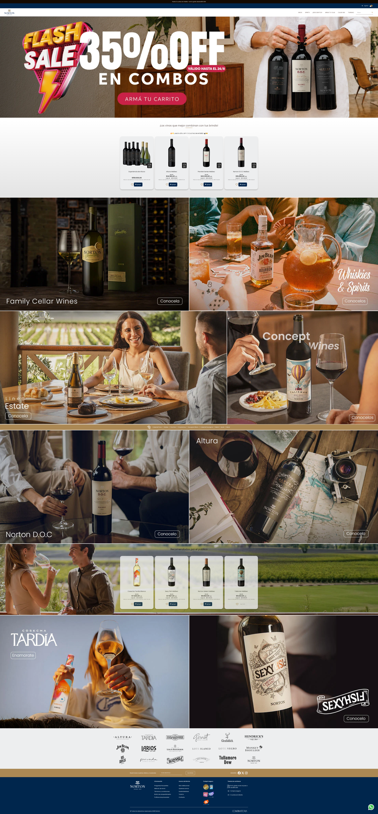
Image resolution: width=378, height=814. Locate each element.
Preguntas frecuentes (161, 786)
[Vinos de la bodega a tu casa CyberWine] (205, 794)
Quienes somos (184, 788)
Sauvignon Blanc (193, 427)
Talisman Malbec (241, 591)
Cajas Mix (341, 12)
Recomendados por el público (189, 549)
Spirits (307, 12)
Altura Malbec (171, 171)
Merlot (217, 427)
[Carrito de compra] (370, 6)
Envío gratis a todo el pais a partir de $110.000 (237, 787)
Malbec (166, 427)
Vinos (300, 12)
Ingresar (366, 5)
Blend (228, 427)
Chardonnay (182, 427)
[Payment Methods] (206, 787)
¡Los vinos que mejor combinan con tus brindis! (189, 125)
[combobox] (364, 12)
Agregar (173, 184)
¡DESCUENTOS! (317, 12)
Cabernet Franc (157, 427)
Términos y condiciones (162, 791)
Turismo (351, 12)
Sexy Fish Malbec (171, 591)
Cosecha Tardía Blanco (137, 591)
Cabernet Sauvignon (207, 427)
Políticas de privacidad (161, 797)
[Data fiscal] (211, 787)
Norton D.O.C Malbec (241, 171)
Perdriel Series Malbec (206, 171)
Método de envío (159, 788)
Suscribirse (190, 773)
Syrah (222, 427)
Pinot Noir (173, 427)
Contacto (182, 797)
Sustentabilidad (184, 791)
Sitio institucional (184, 786)
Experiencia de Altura (137, 171)
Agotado (242, 604)
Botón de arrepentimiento (162, 794)
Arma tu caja (330, 12)
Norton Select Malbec (206, 591)
